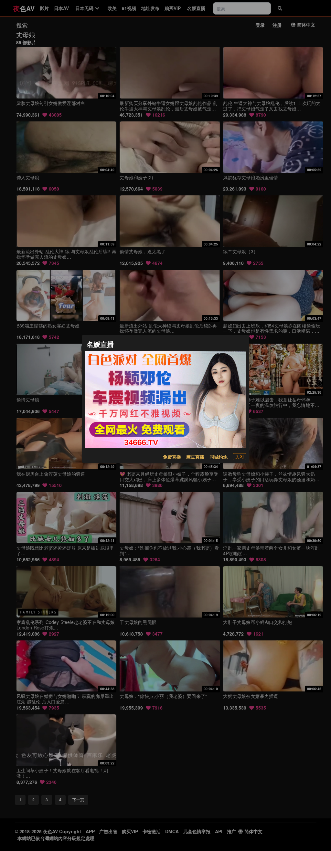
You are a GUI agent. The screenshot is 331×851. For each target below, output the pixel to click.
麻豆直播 (195, 456)
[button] (239, 456)
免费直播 (172, 456)
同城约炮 (218, 456)
